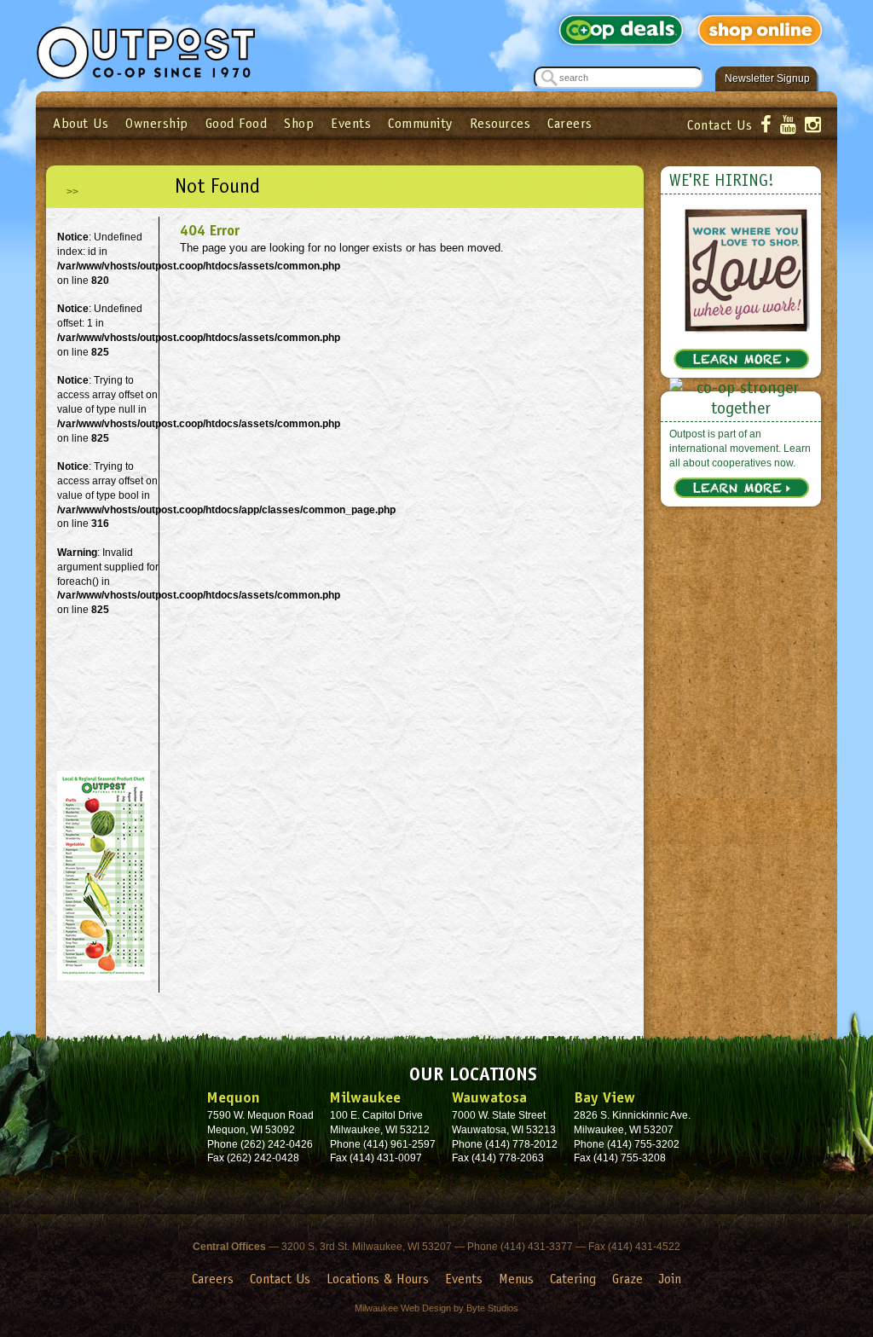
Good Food (236, 123)
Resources (500, 123)
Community (420, 123)
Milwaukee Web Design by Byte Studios (436, 1308)
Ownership (156, 123)
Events (351, 123)
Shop (299, 123)
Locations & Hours (378, 1278)
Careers (570, 123)
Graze (627, 1278)
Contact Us (719, 125)
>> (72, 192)
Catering (573, 1278)
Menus (516, 1278)
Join (670, 1278)
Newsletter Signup (767, 78)
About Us (80, 123)
